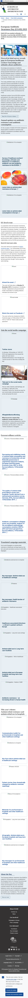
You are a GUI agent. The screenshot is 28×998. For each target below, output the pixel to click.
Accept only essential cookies (14, 994)
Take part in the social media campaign (12, 383)
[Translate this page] (21, 14)
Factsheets (14, 929)
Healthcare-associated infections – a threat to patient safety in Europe (13, 625)
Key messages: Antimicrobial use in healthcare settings (13, 576)
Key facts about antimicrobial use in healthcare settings (13, 759)
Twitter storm (7, 349)
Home (2, 18)
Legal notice (8, 956)
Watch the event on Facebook (12, 313)
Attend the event (8, 282)
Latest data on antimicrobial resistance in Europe (12, 188)
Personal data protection (12, 959)
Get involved (14, 917)
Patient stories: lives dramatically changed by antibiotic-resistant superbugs (13, 784)
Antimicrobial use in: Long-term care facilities (13, 649)
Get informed (14, 926)
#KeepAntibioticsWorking (11, 415)
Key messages (14, 931)
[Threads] (19, 949)
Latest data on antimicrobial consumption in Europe (12, 212)
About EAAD (14, 909)
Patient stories (14, 933)
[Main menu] (25, 14)
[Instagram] (16, 949)
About (7, 18)
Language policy (7, 962)
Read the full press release (9, 116)
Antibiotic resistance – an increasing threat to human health (13, 699)
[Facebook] (14, 949)
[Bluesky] (11, 949)
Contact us (14, 912)
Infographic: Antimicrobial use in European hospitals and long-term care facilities (13, 837)
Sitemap (17, 966)
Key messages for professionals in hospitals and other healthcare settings (13, 862)
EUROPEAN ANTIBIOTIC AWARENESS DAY (15, 9)
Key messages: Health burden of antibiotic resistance (13, 600)
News (14, 914)
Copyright (17, 956)
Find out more (5, 897)
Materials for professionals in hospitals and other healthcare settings (12, 811)
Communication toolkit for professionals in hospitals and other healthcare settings (12, 735)
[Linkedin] (9, 949)
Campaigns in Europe (14, 920)
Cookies (10, 966)
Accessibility (18, 962)
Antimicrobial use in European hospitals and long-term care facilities (12, 674)
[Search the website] (17, 14)
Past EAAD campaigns (17, 18)
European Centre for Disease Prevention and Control (13, 940)
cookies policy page (11, 979)
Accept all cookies (11, 990)
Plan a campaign (14, 922)
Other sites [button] (4, 3)
